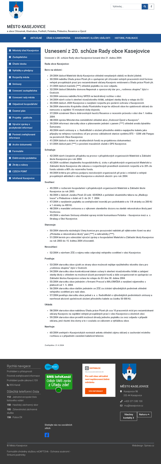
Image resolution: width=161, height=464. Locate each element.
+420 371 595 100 (133, 401)
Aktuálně (36, 38)
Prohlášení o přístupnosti (19, 371)
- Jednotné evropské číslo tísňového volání (22, 399)
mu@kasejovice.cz (133, 405)
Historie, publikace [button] (126, 38)
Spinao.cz (149, 445)
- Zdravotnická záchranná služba (22, 411)
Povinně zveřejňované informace (23, 376)
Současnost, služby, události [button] (92, 38)
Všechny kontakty (128, 416)
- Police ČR (14, 417)
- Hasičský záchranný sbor (22, 405)
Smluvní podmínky (16, 455)
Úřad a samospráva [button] (58, 38)
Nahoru (143, 414)
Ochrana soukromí (59, 451)
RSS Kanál (14, 385)
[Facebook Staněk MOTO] (47, 435)
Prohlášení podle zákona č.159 (22, 380)
